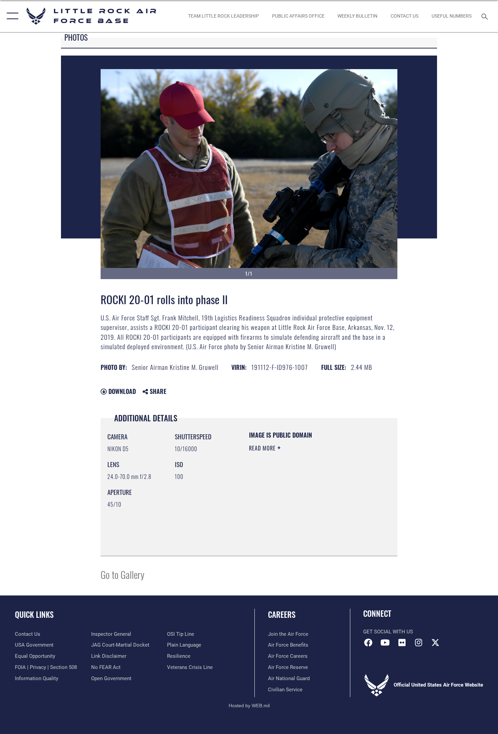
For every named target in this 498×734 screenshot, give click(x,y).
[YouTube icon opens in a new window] (385, 642)
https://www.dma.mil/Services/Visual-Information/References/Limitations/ (290, 514)
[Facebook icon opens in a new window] (368, 642)
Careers (281, 614)
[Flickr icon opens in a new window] (402, 642)
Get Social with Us (388, 632)
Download (121, 391)
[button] (11, 16)
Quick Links (34, 614)
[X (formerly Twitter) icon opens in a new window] (435, 642)
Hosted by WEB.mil (249, 705)
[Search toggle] (486, 15)
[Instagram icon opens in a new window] (418, 642)
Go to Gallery (122, 574)
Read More (263, 448)
